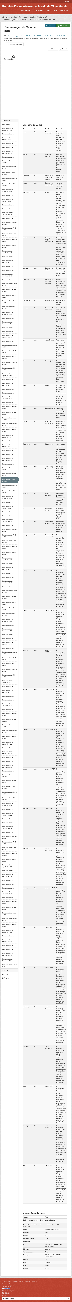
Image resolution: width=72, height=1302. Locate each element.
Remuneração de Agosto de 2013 (7, 190)
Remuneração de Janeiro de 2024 (7, 827)
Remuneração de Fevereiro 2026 (7, 960)
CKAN (5, 1293)
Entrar (67, 1)
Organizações (39, 10)
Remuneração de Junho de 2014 (9, 240)
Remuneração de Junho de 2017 (9, 424)
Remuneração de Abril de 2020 (9, 597)
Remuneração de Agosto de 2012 (7, 129)
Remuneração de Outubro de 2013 (7, 200)
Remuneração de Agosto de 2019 (7, 559)
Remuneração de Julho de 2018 (9, 492)
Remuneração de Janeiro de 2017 (7, 398)
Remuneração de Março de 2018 (9, 469)
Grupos (48, 10)
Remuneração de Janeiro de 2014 (7, 213)
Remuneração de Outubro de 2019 (7, 568)
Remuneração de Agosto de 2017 (7, 436)
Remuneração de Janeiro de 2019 (7, 520)
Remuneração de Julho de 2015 (9, 307)
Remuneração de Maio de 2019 (9, 542)
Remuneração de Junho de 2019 (9, 547)
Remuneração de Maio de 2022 (9, 726)
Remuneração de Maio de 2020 (9, 603)
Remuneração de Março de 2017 (9, 407)
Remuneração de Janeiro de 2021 (7, 643)
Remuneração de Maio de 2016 (9, 357)
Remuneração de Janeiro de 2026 (7, 954)
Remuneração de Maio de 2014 (9, 235)
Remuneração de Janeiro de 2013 (7, 152)
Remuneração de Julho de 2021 (9, 676)
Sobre (55, 10)
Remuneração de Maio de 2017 (9, 419)
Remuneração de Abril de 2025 (9, 908)
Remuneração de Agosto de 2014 (7, 252)
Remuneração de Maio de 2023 (9, 787)
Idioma (4, 1296)
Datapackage (6, 124)
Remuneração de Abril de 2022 (9, 720)
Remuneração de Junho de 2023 (9, 793)
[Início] (3, 17)
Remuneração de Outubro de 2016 (7, 384)
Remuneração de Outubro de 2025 (7, 941)
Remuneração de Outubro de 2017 (7, 446)
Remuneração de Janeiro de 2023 (7, 766)
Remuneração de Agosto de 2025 (7, 931)
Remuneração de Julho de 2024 (9, 860)
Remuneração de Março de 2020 (9, 591)
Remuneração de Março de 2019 (9, 530)
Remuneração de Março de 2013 (9, 162)
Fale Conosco (64, 10)
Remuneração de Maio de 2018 (42, 19)
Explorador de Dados (15, 44)
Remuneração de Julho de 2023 (9, 799)
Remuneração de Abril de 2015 (9, 290)
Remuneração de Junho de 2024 (9, 854)
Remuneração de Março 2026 (9, 966)
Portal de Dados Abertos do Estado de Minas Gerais (34, 6)
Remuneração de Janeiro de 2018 (7, 459)
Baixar (50, 26)
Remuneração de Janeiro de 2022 (7, 705)
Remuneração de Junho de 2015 (9, 302)
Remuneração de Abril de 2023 (9, 781)
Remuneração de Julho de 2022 (9, 737)
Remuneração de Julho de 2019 (9, 553)
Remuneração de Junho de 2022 (9, 731)
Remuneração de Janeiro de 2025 (7, 893)
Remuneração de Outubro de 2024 (7, 875)
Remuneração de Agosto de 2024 (7, 866)
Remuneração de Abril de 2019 (9, 536)
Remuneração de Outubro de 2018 (7, 507)
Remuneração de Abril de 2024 (9, 843)
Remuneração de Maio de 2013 (9, 173)
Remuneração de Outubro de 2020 (7, 630)
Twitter (5, 974)
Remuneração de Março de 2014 (9, 223)
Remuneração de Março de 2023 (9, 776)
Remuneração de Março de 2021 (9, 653)
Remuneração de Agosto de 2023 (7, 804)
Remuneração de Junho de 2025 (9, 919)
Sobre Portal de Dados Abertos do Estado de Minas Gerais (19, 1281)
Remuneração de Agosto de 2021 (7, 682)
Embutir (64, 49)
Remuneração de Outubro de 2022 (7, 753)
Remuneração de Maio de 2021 (9, 664)
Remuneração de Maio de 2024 (9, 848)
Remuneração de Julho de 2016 (9, 369)
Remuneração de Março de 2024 (9, 837)
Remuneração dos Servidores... (16, 19)
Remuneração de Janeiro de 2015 (7, 275)
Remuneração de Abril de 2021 (9, 659)
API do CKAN (6, 1284)
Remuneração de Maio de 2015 (9, 296)
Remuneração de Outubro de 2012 (7, 139)
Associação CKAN (7, 1286)
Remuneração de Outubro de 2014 (7, 261)
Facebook (6, 978)
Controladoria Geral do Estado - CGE (33, 17)
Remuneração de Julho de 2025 (9, 925)
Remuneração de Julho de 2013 (9, 185)
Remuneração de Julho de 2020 (9, 614)
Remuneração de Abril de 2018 (9, 474)
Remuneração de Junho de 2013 (9, 179)
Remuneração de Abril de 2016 (9, 352)
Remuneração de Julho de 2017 (9, 430)
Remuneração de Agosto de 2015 (7, 313)
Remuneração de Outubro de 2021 (7, 691)
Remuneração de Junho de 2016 (9, 363)
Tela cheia (53, 49)
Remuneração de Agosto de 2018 (7, 497)
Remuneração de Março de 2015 (9, 284)
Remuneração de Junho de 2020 (9, 609)
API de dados (64, 26)
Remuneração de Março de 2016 (9, 346)
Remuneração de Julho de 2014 (9, 246)
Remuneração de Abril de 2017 (9, 413)
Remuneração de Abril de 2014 (9, 229)
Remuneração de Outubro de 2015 (7, 323)
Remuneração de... (8, 134)
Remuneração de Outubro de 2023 (7, 814)
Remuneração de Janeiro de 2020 (7, 582)
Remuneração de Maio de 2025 (9, 914)
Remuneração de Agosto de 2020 (7, 620)
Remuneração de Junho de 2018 (9, 486)
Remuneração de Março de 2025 (9, 902)
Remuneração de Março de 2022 (9, 714)
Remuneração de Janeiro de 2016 (7, 336)
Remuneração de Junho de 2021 (9, 670)
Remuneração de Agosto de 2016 (7, 375)
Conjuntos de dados (26, 10)
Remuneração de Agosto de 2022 (7, 743)
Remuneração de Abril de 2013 (9, 167)
